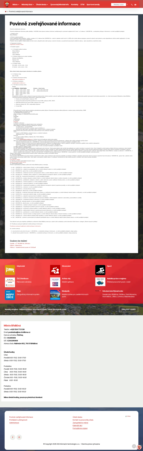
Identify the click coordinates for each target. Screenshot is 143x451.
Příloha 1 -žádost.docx (16, 245)
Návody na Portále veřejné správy (18, 162)
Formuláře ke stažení (15, 159)
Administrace (14, 423)
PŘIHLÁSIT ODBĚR (129, 309)
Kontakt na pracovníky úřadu (83, 420)
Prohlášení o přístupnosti (18, 420)
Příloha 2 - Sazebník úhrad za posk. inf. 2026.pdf (23, 247)
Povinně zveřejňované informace (21, 417)
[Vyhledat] (127, 4)
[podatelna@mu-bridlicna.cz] (135, 4)
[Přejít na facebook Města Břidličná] (12, 437)
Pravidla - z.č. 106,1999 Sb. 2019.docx (20, 243)
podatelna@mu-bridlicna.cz (18, 83)
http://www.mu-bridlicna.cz (18, 79)
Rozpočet (16, 121)
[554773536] (132, 4)
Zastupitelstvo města (80, 423)
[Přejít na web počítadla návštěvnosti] (129, 418)
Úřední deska (77, 417)
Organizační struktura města (16, 44)
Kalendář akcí (77, 426)
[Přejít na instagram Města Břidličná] (19, 437)
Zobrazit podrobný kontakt (13, 346)
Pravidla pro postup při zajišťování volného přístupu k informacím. (25, 226)
